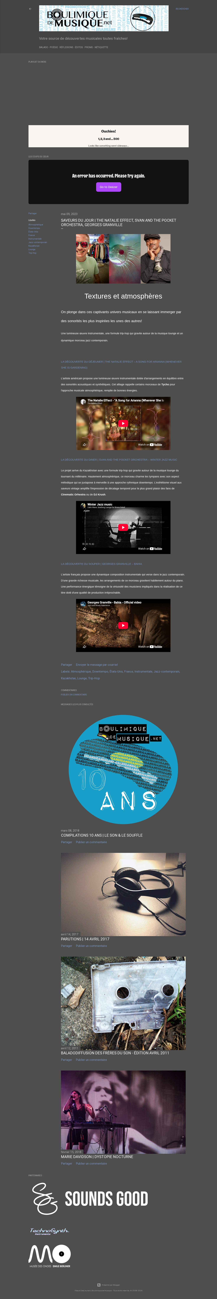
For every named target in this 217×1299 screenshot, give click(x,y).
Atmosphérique (35, 224)
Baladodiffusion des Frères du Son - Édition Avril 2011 (115, 1053)
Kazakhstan (34, 246)
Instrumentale (35, 239)
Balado (43, 47)
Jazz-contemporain (37, 242)
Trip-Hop (32, 253)
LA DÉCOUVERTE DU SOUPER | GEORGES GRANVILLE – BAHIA (101, 563)
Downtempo (34, 228)
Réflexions (66, 47)
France (31, 235)
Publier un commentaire (74, 694)
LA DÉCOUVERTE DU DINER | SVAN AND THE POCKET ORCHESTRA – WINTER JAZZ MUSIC (119, 459)
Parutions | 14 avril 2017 (85, 939)
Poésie (54, 47)
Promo (89, 47)
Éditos (79, 47)
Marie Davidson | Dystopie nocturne (97, 1157)
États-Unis (33, 232)
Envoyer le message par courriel (97, 664)
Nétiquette (101, 47)
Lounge (31, 249)
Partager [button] (32, 213)
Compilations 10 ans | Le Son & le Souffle (102, 835)
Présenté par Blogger (111, 1285)
